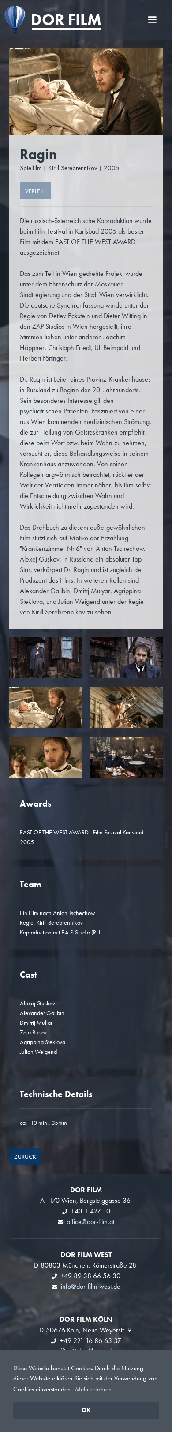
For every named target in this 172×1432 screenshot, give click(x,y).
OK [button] (86, 1410)
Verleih (35, 191)
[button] (152, 19)
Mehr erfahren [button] (93, 1389)
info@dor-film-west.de (90, 1286)
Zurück (25, 1156)
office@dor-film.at (90, 1221)
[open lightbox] (45, 657)
